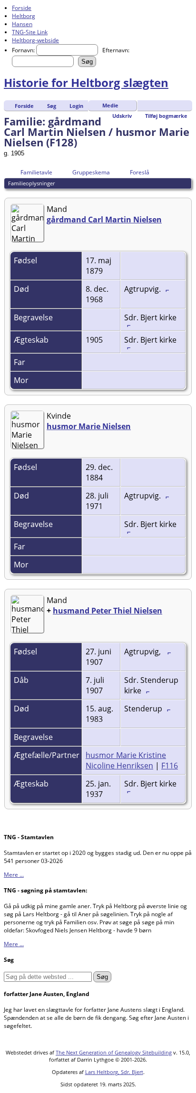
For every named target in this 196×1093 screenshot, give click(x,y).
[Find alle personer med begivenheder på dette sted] (169, 289)
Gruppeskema (91, 172)
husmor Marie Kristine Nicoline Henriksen (126, 760)
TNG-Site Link (30, 32)
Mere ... (14, 875)
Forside (21, 8)
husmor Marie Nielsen (89, 426)
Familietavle (36, 172)
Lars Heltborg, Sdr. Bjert (114, 1071)
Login (76, 105)
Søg (51, 105)
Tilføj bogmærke (166, 115)
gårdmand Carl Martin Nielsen (104, 219)
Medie (110, 105)
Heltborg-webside (35, 40)
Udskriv (122, 115)
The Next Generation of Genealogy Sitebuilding (114, 1052)
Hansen (22, 24)
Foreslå (139, 172)
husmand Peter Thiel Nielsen (107, 610)
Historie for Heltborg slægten (86, 82)
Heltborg (23, 16)
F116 (169, 765)
